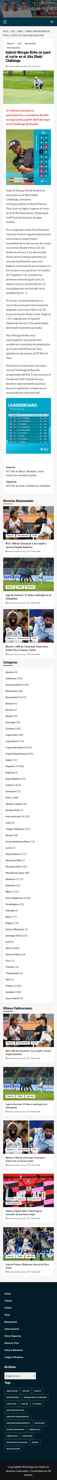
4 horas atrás (35, 551)
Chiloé (24, 1404)
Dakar (9, 760)
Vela (8, 979)
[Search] (52, 22)
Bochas (9, 709)
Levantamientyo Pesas (18, 841)
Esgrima (10, 772)
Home (7, 1293)
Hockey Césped (14, 803)
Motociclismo (13, 854)
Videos (9, 985)
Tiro (8, 960)
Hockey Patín (13, 810)
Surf (8, 941)
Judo (8, 822)
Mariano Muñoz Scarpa (18, 66)
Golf (19, 43)
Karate (9, 835)
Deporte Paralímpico (17, 1416)
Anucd (37, 1391)
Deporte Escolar (15, 1410)
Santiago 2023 (13, 935)
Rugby (9, 923)
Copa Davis (12, 741)
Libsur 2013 (12, 1436)
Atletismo (11, 678)
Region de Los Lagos (16, 1442)
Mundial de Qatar (15, 872)
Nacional (30, 587)
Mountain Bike (14, 860)
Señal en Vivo (11, 1343)
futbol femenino (15, 1429)
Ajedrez (10, 672)
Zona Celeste (13, 998)
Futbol (20, 587)
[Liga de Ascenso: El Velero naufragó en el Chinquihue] (28, 574)
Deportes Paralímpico (18, 1423)
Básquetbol (12, 1397)
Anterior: (25, 471)
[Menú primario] (10, 22)
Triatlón (10, 966)
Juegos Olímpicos (15, 829)
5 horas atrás (35, 654)
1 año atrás (36, 66)
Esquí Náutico (13, 778)
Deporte (10, 43)
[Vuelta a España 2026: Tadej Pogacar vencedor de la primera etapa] (28, 1190)
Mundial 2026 (13, 866)
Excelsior (40, 1423)
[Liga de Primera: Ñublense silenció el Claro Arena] (28, 1244)
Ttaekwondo (12, 973)
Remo (9, 916)
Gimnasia (11, 791)
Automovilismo (14, 684)
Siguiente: (28, 483)
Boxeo (9, 716)
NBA (8, 891)
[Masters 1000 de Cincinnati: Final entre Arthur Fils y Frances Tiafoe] (28, 626)
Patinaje (10, 910)
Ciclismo (10, 728)
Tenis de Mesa (13, 954)
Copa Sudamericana (16, 753)
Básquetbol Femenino (35, 1397)
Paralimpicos (12, 904)
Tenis (34, 535)
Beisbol (10, 703)
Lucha (9, 847)
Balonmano (12, 691)
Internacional (30, 43)
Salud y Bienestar (15, 929)
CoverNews (37, 1470)
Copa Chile (11, 734)
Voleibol (10, 992)
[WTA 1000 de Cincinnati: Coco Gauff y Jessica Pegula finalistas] (28, 523)
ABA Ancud (12, 1391)
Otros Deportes (13, 48)
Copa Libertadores (15, 747)
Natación (10, 885)
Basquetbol (12, 697)
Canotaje (10, 722)
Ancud (25, 1391)
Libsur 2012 (34, 1429)
